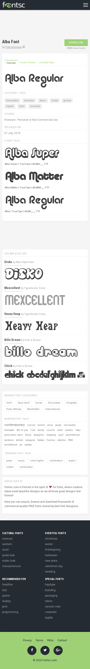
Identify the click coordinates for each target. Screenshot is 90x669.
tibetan (40, 440)
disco (43, 100)
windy (41, 430)
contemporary (14, 425)
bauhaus (29, 100)
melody (28, 445)
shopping (51, 435)
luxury (21, 460)
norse (50, 425)
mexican (7, 538)
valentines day (54, 566)
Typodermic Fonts (34, 288)
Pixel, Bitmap (13, 409)
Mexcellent (12, 288)
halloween (51, 555)
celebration (56, 460)
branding (50, 590)
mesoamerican (11, 566)
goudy (58, 425)
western (7, 544)
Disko (8, 262)
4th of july (22, 430)
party (9, 460)
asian (5, 549)
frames (51, 440)
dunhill (41, 425)
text (4, 590)
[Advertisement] (37, 25)
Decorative (12, 100)
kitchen (19, 440)
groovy (67, 100)
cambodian (26, 467)
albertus (61, 440)
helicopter (9, 430)
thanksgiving (53, 549)
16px (77, 430)
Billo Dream (12, 340)
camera (69, 430)
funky (55, 100)
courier (51, 430)
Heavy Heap (12, 314)
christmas (51, 538)
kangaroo (30, 440)
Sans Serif (23, 402)
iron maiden (70, 425)
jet (21, 445)
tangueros (39, 435)
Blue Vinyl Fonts (25, 262)
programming (10, 612)
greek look (8, 555)
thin (70, 440)
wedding (50, 571)
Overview (11, 63)
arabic (72, 460)
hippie (10, 106)
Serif (9, 402)
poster (6, 595)
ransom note (53, 606)
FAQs (50, 640)
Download (76, 42)
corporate (51, 612)
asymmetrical (73, 435)
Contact (62, 640)
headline (7, 584)
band (60, 430)
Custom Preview (27, 62)
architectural (10, 445)
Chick (8, 366)
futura (28, 435)
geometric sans (13, 434)
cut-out (31, 425)
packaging (51, 595)
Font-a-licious (13, 47)
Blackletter (33, 409)
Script (38, 402)
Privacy (27, 640)
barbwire (9, 440)
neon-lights (36, 460)
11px (32, 430)
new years (51, 560)
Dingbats (71, 402)
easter (49, 544)
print (4, 606)
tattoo (48, 601)
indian (10, 467)
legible (49, 617)
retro (21, 106)
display (6, 601)
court (60, 435)
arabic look (8, 560)
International (52, 409)
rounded (35, 106)
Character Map (46, 62)
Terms (39, 640)
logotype (50, 584)
